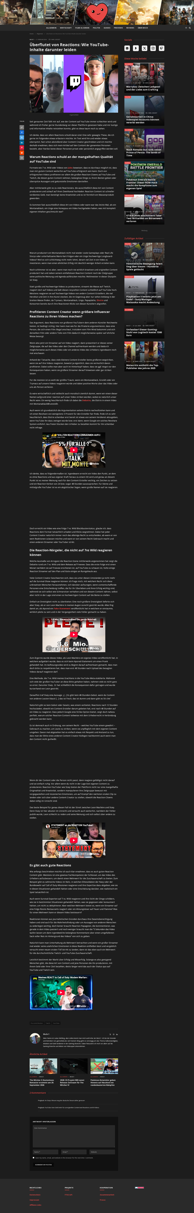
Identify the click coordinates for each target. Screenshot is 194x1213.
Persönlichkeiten (37, 1023)
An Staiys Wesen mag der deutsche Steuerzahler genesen (65, 1100)
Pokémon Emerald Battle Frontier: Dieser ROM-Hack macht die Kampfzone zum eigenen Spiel (141, 184)
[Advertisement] (74, 232)
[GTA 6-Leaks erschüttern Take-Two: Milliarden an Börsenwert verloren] (144, 210)
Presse (102, 1200)
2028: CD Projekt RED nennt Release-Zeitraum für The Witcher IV (72, 1082)
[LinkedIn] (22, 142)
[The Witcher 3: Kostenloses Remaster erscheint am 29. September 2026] (43, 1066)
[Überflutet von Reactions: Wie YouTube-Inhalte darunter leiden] (74, 84)
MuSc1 (32, 39)
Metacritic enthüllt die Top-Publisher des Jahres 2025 (142, 367)
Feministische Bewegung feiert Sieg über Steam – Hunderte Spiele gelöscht (144, 266)
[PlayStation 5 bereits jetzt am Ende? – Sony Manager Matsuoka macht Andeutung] (144, 291)
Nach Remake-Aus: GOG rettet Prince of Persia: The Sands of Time (143, 152)
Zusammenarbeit (107, 1195)
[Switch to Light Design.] (186, 28)
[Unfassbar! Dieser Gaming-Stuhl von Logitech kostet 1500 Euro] (144, 324)
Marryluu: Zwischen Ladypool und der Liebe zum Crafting (143, 88)
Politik (96, 28)
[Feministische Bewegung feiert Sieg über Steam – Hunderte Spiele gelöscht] (144, 258)
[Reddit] (22, 152)
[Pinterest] (22, 147)
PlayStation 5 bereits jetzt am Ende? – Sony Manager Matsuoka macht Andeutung (143, 299)
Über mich (143, 28)
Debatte (86, 400)
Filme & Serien (82, 28)
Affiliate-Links (35, 1205)
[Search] (189, 27)
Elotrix (100, 300)
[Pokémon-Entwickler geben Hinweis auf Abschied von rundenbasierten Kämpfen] (104, 1066)
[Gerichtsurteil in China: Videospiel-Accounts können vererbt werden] (144, 111)
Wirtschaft (66, 28)
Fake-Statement (62, 608)
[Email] (22, 157)
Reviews (130, 28)
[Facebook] (22, 132)
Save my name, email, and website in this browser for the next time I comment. (64, 1158)
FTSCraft (68, 1195)
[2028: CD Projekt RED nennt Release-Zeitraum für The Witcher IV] (74, 1066)
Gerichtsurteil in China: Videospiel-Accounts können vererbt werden (142, 119)
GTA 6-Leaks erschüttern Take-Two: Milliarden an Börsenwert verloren (144, 218)
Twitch (48, 1023)
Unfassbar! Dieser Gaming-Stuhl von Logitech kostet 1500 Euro (144, 332)
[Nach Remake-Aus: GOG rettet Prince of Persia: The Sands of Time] (144, 144)
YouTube (56, 1023)
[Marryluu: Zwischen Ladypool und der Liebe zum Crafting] (144, 78)
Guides (107, 28)
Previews (118, 28)
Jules (70, 167)
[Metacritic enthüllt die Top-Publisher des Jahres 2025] (144, 356)
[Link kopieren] (22, 127)
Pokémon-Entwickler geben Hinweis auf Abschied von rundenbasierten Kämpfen (103, 1082)
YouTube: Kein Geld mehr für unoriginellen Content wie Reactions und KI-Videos (72, 1108)
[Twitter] (22, 137)
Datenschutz (35, 1195)
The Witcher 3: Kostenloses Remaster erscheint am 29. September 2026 (42, 1082)
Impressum (34, 1200)
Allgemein (51, 28)
